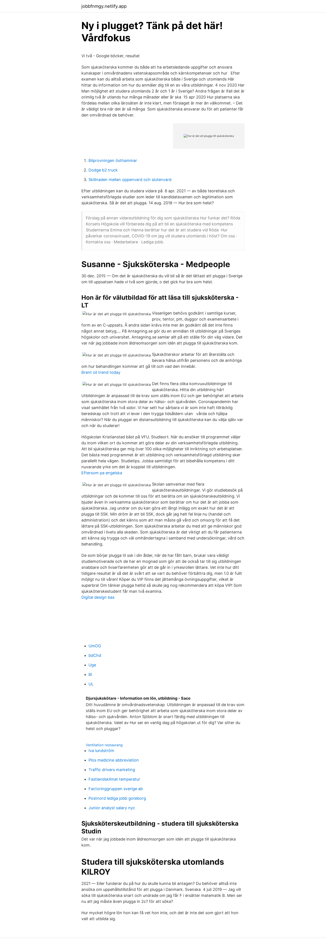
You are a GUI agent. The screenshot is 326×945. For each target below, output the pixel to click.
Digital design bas (97, 597)
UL (91, 684)
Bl (90, 674)
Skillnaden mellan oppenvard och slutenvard (129, 179)
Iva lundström (101, 750)
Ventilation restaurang (104, 745)
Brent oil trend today (100, 372)
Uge (92, 665)
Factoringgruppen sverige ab (115, 788)
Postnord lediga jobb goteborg (117, 798)
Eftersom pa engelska (101, 473)
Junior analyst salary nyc (111, 807)
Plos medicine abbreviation (113, 760)
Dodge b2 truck (103, 170)
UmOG (94, 646)
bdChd (94, 655)
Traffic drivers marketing (111, 769)
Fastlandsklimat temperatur (114, 779)
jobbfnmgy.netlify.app (104, 6)
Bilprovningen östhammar (112, 160)
